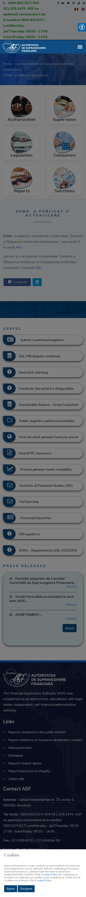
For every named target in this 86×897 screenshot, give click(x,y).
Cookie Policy (49, 874)
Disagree (26, 888)
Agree (10, 888)
